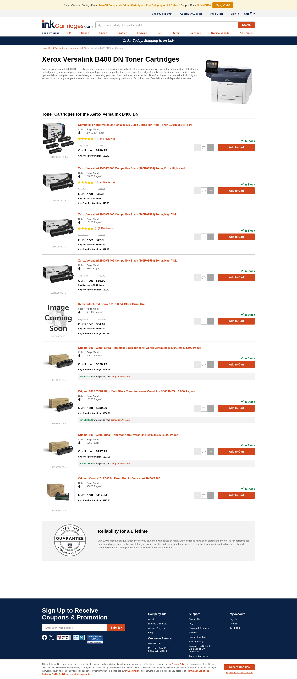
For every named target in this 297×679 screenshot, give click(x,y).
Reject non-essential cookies (239, 672)
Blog (150, 632)
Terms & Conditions (198, 656)
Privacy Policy (196, 641)
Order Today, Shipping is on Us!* (148, 41)
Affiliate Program (156, 628)
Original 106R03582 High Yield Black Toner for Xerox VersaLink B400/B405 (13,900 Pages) (136, 391)
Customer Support (191, 13)
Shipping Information (199, 628)
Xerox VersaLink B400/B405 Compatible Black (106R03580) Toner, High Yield (128, 260)
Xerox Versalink (76, 48)
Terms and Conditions (198, 671)
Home (45, 48)
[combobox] (175, 25)
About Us (152, 619)
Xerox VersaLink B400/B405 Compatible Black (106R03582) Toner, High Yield (128, 214)
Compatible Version (120, 376)
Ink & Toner (54, 48)
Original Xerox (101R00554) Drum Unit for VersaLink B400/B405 (119, 478)
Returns (193, 632)
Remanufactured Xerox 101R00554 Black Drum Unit (111, 304)
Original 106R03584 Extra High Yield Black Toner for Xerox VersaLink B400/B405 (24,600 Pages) (140, 347)
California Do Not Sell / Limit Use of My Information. (67, 674)
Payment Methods (198, 637)
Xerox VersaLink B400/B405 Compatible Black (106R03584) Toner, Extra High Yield (131, 168)
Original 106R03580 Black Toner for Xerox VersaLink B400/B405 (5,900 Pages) (128, 434)
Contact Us (194, 619)
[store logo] (67, 24)
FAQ (191, 623)
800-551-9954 (165, 13)
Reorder (234, 623)
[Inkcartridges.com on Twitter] (51, 639)
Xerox (65, 48)
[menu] (148, 33)
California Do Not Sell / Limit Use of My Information (200, 649)
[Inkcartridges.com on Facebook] (44, 639)
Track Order (216, 13)
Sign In (235, 13)
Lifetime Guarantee (157, 623)
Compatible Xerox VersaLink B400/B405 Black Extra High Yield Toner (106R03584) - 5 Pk (135, 124)
